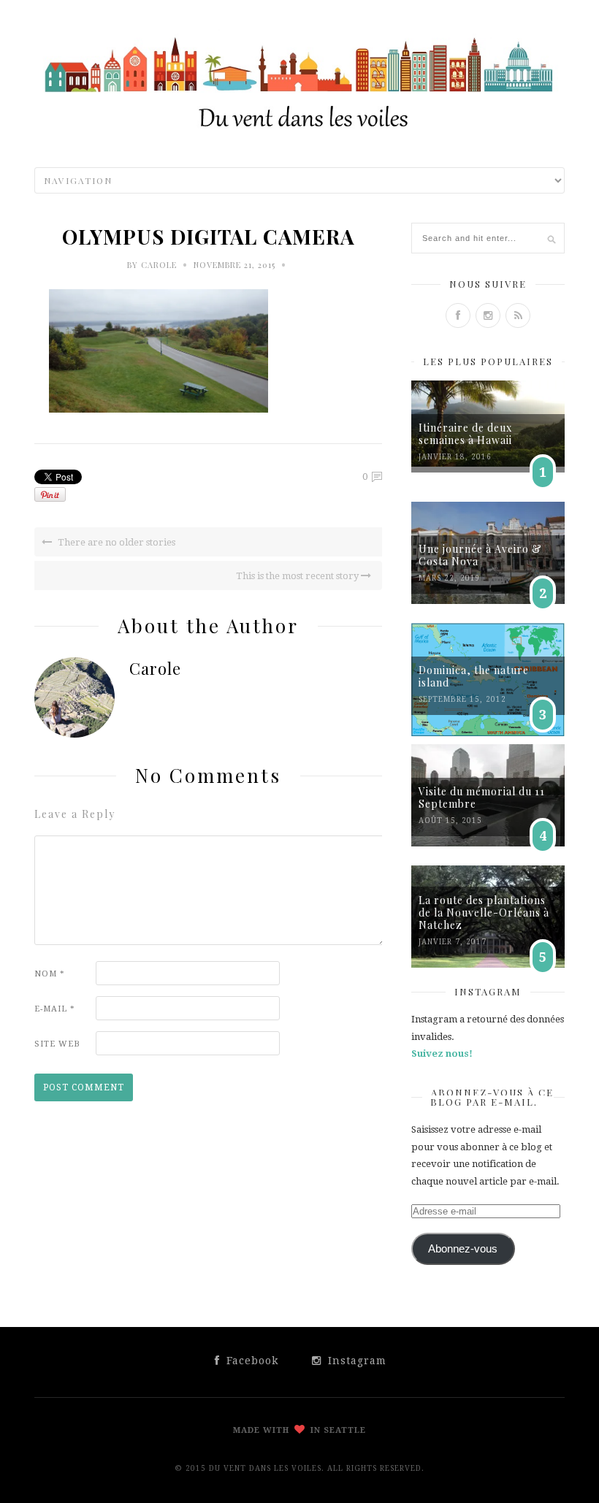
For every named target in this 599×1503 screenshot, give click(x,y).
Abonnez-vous (462, 1249)
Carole (159, 264)
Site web (57, 1044)
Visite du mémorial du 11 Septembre (482, 797)
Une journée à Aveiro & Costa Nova (480, 555)
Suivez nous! (442, 1053)
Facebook (250, 1360)
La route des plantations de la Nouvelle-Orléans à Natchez (484, 912)
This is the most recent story (298, 575)
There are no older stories (115, 542)
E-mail (54, 1009)
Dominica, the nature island (474, 676)
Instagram (355, 1360)
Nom (49, 974)
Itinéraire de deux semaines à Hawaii (465, 434)
